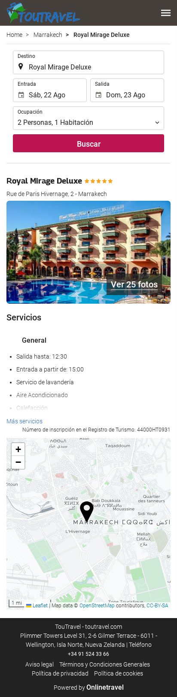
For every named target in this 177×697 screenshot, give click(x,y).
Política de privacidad (60, 673)
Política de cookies (118, 673)
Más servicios (24, 421)
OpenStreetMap (97, 606)
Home (14, 34)
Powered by (89, 687)
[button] (166, 13)
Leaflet (39, 606)
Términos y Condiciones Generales (104, 664)
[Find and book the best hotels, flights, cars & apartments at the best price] (43, 13)
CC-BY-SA (157, 606)
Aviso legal (39, 664)
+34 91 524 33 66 (88, 654)
